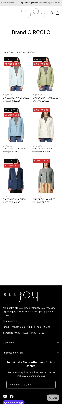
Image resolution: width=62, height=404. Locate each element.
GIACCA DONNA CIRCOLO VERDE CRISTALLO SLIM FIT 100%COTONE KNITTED (45, 98)
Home (5, 52)
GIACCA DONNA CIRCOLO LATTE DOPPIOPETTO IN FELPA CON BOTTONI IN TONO (45, 149)
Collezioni (8, 342)
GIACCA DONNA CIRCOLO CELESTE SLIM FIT (16, 98)
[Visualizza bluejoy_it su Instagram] (5, 396)
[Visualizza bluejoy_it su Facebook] (12, 396)
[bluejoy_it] (31, 13)
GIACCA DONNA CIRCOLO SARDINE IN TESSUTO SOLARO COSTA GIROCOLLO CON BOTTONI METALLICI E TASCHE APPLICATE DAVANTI (45, 199)
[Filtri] (58, 52)
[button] (51, 13)
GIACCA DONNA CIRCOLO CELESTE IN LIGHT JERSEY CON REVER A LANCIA (16, 149)
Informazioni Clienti (13, 352)
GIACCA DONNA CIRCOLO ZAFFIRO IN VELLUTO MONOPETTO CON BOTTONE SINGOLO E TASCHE (16, 199)
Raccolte (14, 52)
